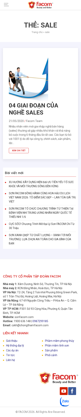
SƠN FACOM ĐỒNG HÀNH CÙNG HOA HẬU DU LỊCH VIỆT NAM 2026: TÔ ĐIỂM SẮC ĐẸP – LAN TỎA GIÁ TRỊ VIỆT (42, 197)
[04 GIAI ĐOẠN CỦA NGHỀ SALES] (28, 99)
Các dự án (12, 350)
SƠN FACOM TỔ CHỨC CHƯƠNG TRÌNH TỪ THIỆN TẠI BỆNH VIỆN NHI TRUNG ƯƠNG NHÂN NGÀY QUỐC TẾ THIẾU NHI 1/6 (41, 212)
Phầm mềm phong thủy (59, 340)
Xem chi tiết (19, 150)
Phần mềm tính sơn (57, 345)
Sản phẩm (51, 350)
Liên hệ (10, 360)
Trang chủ (37, 32)
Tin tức (10, 355)
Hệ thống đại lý (15, 345)
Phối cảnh (51, 355)
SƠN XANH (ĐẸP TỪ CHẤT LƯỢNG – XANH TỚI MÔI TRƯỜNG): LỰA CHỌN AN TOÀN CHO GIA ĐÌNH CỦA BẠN (40, 239)
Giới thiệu (11, 340)
